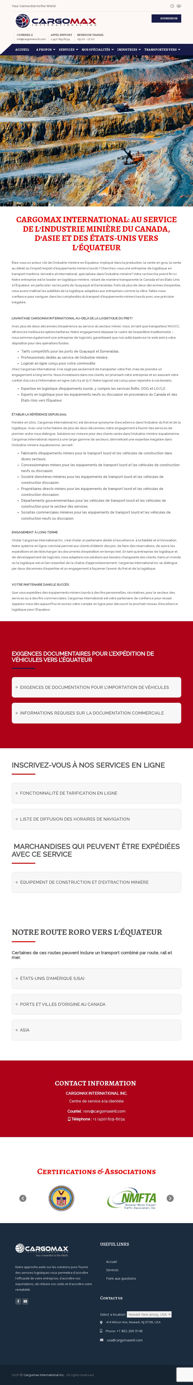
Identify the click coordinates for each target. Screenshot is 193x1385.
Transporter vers (160, 49)
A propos (44, 49)
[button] (22, 1198)
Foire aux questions (121, 1278)
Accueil (22, 49)
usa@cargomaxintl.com (125, 1340)
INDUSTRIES (127, 49)
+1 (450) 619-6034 (109, 1119)
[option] (61, 1198)
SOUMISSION (168, 18)
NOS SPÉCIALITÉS (96, 49)
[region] (61, 1348)
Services (67, 49)
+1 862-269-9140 (130, 1331)
